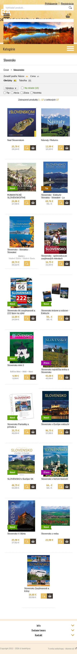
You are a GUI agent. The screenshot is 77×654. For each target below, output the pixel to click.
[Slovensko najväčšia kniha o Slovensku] (55, 366)
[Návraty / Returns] (55, 137)
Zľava (26, 93)
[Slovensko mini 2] (21, 362)
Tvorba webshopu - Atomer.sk (61, 649)
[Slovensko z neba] (55, 531)
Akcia (16, 93)
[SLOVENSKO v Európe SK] (21, 476)
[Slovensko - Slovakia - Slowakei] (21, 247)
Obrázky (8, 80)
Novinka (37, 93)
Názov (21, 76)
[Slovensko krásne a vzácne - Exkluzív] (55, 308)
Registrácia (67, 3)
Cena (33, 76)
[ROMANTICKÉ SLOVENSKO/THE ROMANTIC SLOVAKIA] (21, 192)
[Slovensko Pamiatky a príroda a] (21, 421)
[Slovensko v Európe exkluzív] (55, 421)
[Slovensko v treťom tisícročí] (55, 476)
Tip (7, 93)
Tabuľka (23, 80)
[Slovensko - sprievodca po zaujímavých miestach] (55, 253)
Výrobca (11, 88)
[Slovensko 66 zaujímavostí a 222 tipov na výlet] (21, 308)
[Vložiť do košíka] (33, 147)
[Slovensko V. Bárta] (21, 531)
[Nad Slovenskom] (21, 137)
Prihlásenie (51, 3)
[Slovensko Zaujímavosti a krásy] (38, 585)
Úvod (6, 70)
